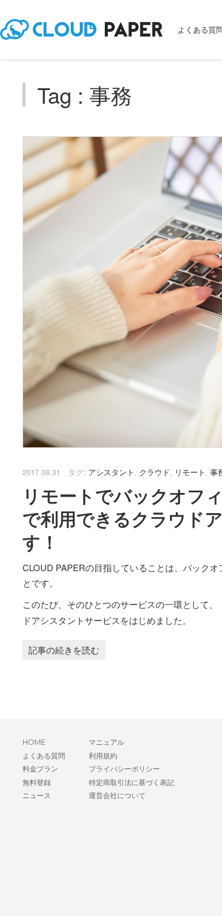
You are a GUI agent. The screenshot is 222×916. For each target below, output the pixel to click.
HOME (34, 742)
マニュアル (106, 742)
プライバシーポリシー (124, 768)
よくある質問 (43, 755)
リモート (190, 472)
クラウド (154, 472)
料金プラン (40, 768)
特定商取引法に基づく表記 (131, 782)
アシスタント (111, 472)
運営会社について (117, 795)
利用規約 (103, 755)
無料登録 (36, 782)
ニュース (36, 795)
